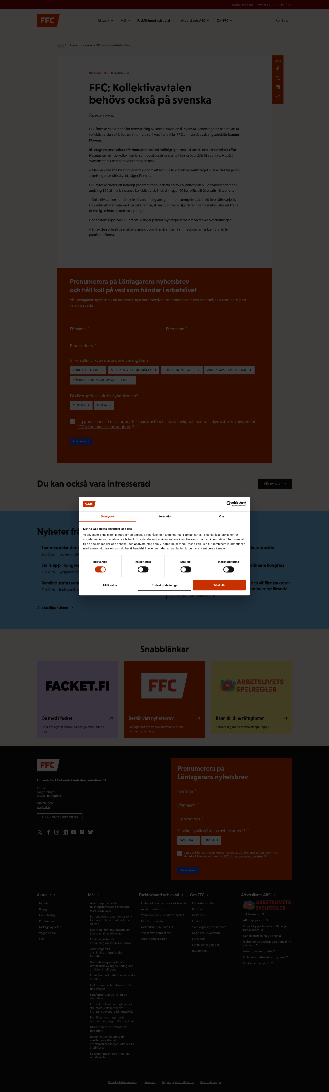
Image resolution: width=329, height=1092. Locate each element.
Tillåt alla (219, 585)
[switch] (143, 569)
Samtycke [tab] (107, 516)
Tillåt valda (110, 585)
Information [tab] (164, 516)
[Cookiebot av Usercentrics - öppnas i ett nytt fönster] (229, 504)
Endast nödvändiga (164, 585)
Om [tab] (221, 516)
